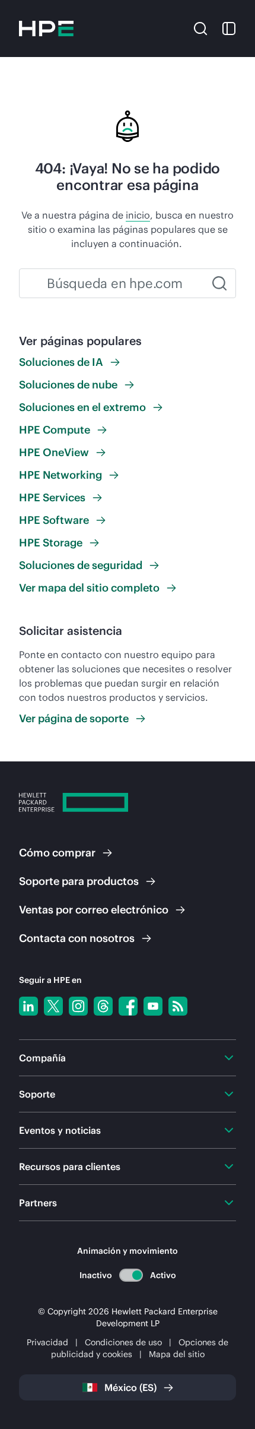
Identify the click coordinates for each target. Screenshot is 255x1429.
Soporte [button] (37, 1094)
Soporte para (79, 881)
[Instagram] (78, 1006)
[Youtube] (153, 1006)
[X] (53, 1006)
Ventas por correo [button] (93, 909)
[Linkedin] (28, 1006)
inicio (138, 215)
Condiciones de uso (123, 1342)
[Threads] (103, 1006)
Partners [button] (38, 1203)
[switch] (131, 1275)
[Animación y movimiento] (131, 1275)
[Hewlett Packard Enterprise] (46, 28)
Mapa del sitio (177, 1354)
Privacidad (47, 1342)
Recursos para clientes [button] (69, 1166)
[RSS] (177, 1006)
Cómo (57, 852)
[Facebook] (128, 1006)
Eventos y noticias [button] (60, 1130)
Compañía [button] (42, 1058)
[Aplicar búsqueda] (219, 283)
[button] (200, 27)
